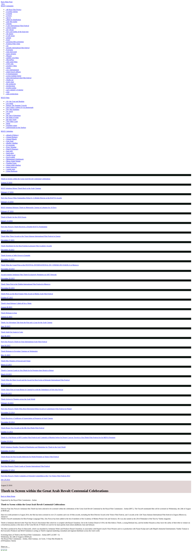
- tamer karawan (11, 167)
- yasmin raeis (10, 169)
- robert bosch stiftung (13, 72)
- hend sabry (9, 153)
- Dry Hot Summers (12, 109)
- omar (7, 113)
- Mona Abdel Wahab (12, 161)
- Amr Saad (9, 141)
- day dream (9, 30)
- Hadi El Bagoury (11, 149)
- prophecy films (11, 66)
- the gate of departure (13, 115)
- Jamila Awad (10, 155)
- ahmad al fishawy (12, 135)
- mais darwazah (11, 52)
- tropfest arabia (10, 88)
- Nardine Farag (10, 163)
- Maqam (8, 56)
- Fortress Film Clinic (12, 44)
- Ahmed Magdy (11, 139)
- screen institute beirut (13, 76)
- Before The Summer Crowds (16, 105)
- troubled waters (11, 125)
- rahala (8, 68)
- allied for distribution (13, 20)
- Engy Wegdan (10, 147)
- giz (6, 46)
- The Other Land (11, 121)
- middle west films (12, 58)
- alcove (8, 18)
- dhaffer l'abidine (11, 143)
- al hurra (8, 16)
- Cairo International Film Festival (17, 26)
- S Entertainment (11, 74)
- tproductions (10, 86)
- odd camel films (11, 62)
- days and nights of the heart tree (17, 32)
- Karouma (9, 50)
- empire (8, 38)
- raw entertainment (12, 70)
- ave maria (9, 103)
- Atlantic (8, 24)
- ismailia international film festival (17, 48)
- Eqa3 (7, 40)
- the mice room (10, 119)
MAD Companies (7, 6)
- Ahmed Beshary (11, 137)
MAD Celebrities (7, 131)
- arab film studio (11, 22)
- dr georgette (10, 145)
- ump (7, 92)
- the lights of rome (12, 117)
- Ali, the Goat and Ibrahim (14, 101)
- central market (10, 28)
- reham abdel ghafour (13, 165)
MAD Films (5, 98)
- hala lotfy (9, 151)
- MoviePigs (9, 60)
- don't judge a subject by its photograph (19, 107)
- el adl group (10, 36)
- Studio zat (9, 80)
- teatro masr (9, 82)
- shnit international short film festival (18, 78)
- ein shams (9, 34)
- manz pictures (10, 54)
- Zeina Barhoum (11, 171)
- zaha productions (11, 94)
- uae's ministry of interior (14, 90)
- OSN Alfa (9, 64)
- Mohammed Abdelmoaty (14, 159)
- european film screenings (14, 42)
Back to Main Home (8, 496)
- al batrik (8, 14)
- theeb (7, 123)
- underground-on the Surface (15, 127)
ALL (3, 4)
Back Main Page (7, 2)
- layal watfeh (10, 157)
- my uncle (9, 111)
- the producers (10, 84)
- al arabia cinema (11, 12)
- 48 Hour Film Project (13, 10)
